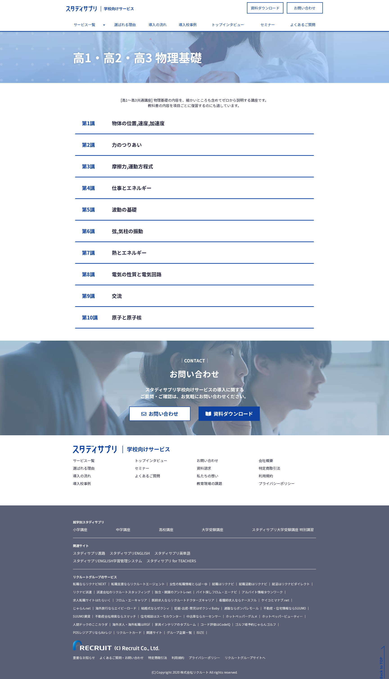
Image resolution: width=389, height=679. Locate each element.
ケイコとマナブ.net (275, 600)
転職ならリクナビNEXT (89, 584)
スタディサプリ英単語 (172, 553)
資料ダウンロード (265, 8)
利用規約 (266, 475)
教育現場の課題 (209, 483)
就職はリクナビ (223, 584)
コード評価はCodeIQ (215, 624)
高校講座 (166, 529)
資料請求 (204, 468)
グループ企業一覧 (179, 632)
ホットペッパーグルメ (241, 616)
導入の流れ (158, 24)
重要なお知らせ (84, 657)
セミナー (267, 24)
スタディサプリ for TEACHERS (171, 560)
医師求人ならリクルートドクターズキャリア (183, 600)
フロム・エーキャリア (131, 600)
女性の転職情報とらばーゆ (188, 584)
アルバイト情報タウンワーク (262, 592)
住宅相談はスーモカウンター (161, 616)
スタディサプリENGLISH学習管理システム (107, 560)
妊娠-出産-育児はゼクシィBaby (196, 608)
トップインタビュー (228, 24)
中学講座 (123, 529)
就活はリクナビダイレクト (291, 584)
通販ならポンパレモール (241, 608)
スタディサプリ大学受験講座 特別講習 (283, 529)
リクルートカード (129, 632)
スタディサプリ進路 (89, 553)
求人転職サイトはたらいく (92, 600)
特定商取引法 (269, 468)
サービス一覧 (84, 24)
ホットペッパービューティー (282, 616)
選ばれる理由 (125, 24)
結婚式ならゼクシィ (155, 608)
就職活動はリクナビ (253, 584)
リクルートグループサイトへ (245, 657)
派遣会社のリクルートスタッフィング (123, 592)
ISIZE (200, 632)
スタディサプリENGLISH (130, 553)
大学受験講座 (212, 529)
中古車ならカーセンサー (203, 616)
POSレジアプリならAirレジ (92, 632)
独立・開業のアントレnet (173, 592)
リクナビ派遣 (82, 592)
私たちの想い (207, 475)
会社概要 (266, 460)
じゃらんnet (82, 608)
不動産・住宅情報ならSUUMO (284, 608)
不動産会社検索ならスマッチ (115, 616)
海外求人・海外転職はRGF (131, 624)
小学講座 (80, 529)
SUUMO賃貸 (81, 616)
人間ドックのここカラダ (90, 624)
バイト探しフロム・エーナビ (216, 592)
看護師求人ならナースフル (238, 600)
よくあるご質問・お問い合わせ (122, 657)
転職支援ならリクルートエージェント (138, 584)
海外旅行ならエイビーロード (115, 608)
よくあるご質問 (302, 24)
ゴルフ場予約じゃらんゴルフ (255, 624)
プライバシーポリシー (277, 483)
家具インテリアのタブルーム (175, 624)
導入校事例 (188, 24)
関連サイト (154, 632)
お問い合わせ (305, 8)
